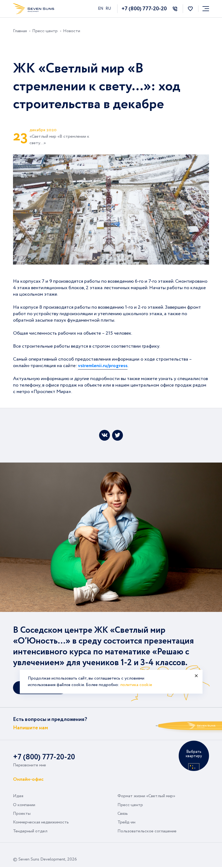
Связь (122, 813)
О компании (24, 805)
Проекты (22, 813)
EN (101, 8)
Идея (18, 796)
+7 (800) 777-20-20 (144, 9)
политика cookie (136, 685)
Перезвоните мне (29, 765)
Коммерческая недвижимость (41, 822)
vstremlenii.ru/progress (103, 365)
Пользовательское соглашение (147, 831)
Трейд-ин (126, 822)
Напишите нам (30, 728)
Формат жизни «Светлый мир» (146, 796)
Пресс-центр (130, 805)
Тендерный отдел (30, 831)
